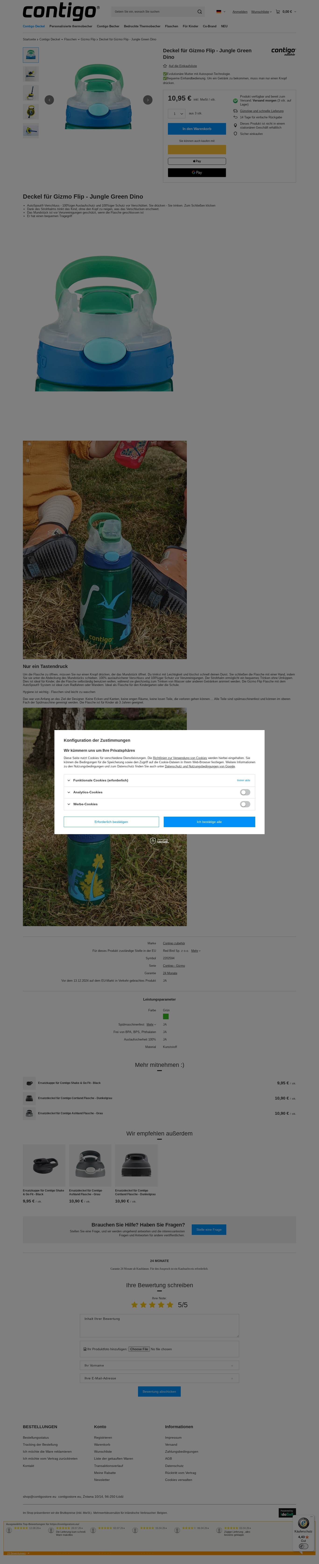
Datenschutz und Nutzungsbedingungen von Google (200, 766)
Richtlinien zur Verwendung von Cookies (180, 757)
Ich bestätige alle (209, 822)
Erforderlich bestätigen (111, 822)
